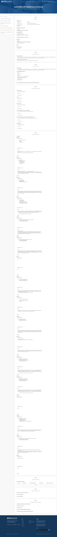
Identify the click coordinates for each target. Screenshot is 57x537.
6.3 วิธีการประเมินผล (19, 128)
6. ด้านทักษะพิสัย (18, 123)
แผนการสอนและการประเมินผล (35, 134)
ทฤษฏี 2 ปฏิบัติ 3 (19, 73)
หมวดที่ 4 (35, 86)
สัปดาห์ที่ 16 (17, 435)
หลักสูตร (33, 1)
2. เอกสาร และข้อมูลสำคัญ (19, 494)
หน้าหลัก (23, 520)
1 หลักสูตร (18, 29)
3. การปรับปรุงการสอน (19, 507)
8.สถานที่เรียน (18, 39)
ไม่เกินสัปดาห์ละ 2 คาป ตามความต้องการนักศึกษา (23, 76)
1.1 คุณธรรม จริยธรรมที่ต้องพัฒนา (21, 91)
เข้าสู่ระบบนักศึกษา (52, 1)
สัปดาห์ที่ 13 (17, 376)
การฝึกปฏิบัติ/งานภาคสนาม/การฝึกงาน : (22, 77)
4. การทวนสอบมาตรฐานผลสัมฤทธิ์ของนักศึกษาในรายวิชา (23, 509)
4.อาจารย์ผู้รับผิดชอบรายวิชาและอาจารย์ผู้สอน (22, 30)
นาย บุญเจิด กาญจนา (19, 31)
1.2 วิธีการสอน (19, 93)
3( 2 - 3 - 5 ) (18, 26)
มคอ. (36, 1)
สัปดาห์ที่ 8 (17, 276)
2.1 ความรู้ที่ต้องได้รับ (19, 98)
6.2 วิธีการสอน (19, 126)
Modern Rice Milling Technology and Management (33, 24)
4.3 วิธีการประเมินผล (19, 115)
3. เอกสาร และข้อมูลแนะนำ (19, 496)
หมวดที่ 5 (35, 132)
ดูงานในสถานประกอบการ (20, 78)
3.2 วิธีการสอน (19, 106)
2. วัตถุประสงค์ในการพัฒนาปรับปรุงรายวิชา (21, 59)
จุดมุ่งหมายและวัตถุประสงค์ (35, 54)
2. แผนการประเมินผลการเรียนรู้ (20, 481)
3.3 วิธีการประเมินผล (19, 108)
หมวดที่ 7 (35, 500)
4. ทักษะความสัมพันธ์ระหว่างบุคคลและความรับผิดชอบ (23, 110)
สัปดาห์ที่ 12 (17, 356)
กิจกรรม (18, 149)
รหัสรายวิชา (18, 22)
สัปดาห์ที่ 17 (17, 455)
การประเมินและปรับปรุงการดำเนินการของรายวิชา (35, 502)
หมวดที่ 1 (36, 17)
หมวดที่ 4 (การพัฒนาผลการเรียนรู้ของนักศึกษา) (6, 23)
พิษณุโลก (18, 40)
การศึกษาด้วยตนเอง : (20, 79)
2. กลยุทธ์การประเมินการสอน (20, 505)
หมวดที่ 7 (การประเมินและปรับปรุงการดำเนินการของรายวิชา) (7, 32)
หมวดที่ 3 (35, 64)
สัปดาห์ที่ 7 (17, 256)
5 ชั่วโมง (20, 187)
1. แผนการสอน (18, 136)
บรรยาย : (18, 72)
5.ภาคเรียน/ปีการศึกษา (19, 32)
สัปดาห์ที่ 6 (17, 236)
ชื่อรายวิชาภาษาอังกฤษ (20, 24)
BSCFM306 (28, 22)
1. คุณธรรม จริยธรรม (19, 90)
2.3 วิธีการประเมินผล (19, 101)
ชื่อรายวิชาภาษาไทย (19, 23)
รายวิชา (22, 521)
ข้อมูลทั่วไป (35, 19)
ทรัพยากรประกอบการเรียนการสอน (36, 490)
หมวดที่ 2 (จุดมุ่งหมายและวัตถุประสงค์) (6, 18)
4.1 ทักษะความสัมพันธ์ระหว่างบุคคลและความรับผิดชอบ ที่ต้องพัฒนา (25, 111)
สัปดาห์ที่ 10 (17, 316)
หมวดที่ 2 (35, 52)
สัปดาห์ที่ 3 (17, 177)
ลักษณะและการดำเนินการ (36, 66)
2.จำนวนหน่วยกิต (18, 25)
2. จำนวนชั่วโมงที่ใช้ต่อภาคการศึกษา (20, 71)
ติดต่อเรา (30, 522)
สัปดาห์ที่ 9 (17, 296)
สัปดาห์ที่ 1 (17, 137)
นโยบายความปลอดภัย (31, 521)
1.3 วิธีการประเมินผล (19, 95)
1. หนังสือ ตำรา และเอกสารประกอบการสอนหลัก (22, 492)
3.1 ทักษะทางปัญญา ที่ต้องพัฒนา (21, 104)
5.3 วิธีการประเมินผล (19, 121)
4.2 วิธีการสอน (19, 113)
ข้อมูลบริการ (39, 1)
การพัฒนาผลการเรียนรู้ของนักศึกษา (35, 88)
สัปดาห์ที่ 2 (17, 157)
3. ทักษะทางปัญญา (18, 103)
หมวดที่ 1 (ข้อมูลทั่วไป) (4, 16)
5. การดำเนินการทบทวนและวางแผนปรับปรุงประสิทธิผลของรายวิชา (24, 511)
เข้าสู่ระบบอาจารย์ (45, 1)
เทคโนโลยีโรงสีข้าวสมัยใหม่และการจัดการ (32, 23)
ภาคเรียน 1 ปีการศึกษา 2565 (20, 33)
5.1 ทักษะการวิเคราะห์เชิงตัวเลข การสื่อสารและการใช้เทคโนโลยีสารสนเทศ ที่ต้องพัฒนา (27, 118)
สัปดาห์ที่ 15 (17, 415)
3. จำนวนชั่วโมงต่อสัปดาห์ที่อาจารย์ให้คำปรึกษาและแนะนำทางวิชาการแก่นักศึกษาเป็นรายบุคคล (27, 82)
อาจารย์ (22, 522)
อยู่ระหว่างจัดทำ (19, 48)
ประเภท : (17, 44)
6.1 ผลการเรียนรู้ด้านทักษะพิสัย (20, 124)
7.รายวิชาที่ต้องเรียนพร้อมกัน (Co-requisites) (22, 37)
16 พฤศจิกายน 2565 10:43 (20, 43)
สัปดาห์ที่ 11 (17, 336)
